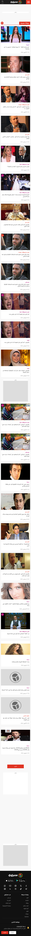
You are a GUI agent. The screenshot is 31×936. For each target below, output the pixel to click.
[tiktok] (21, 889)
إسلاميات (26, 917)
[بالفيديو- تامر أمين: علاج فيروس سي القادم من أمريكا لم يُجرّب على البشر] (15, 561)
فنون (27, 911)
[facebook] (26, 886)
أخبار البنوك (26, 909)
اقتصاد (27, 900)
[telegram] (26, 889)
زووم (28, 340)
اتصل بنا (9, 900)
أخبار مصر (27, 75)
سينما (28, 482)
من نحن (9, 898)
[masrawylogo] (15, 875)
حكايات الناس (26, 716)
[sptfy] (15, 889)
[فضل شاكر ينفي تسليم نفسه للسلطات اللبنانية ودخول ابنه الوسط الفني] (15, 242)
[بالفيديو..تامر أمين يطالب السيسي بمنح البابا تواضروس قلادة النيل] (15, 212)
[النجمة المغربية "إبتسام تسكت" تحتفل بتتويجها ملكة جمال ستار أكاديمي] (15, 182)
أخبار (28, 898)
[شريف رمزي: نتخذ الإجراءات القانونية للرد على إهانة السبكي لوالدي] (15, 471)
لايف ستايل (26, 906)
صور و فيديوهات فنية (24, 164)
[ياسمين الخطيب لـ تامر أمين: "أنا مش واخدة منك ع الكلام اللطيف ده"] (15, 94)
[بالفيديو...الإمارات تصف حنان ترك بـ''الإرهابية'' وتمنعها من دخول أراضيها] (15, 358)
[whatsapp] (4, 886)
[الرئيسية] (16, 2)
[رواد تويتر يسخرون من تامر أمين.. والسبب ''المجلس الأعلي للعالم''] (15, 124)
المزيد (15, 766)
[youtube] (10, 886)
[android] (21, 880)
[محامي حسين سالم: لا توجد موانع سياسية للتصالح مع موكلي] (15, 64)
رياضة (27, 903)
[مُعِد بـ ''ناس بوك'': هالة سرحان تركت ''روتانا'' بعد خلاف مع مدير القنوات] (15, 705)
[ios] (9, 880)
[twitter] (21, 886)
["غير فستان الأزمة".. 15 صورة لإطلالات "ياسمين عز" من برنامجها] (15, 34)
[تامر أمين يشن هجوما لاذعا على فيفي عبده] (15, 301)
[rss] (10, 889)
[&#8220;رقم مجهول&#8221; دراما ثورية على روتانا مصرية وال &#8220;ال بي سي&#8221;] (15, 735)
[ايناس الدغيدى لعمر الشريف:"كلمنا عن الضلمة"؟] (15, 154)
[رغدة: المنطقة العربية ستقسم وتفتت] (15, 649)
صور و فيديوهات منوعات (23, 105)
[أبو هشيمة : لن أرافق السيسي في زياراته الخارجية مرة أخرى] (15, 531)
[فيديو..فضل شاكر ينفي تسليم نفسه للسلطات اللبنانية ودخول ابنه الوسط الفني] (15, 271)
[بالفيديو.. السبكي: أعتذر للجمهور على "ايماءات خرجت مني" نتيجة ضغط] (15, 442)
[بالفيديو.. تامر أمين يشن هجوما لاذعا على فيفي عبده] (15, 329)
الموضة (27, 45)
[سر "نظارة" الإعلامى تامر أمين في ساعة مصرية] (15, 621)
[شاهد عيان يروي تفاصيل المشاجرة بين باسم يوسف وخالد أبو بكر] (15, 501)
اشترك (4, 933)
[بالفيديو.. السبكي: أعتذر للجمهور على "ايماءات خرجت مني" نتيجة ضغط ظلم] (15, 412)
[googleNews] (4, 889)
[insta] (15, 886)
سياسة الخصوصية (7, 906)
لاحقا (12, 933)
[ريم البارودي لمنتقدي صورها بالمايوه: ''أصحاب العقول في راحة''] (15, 591)
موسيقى (27, 282)
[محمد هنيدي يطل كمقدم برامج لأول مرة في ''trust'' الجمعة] (15, 677)
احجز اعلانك (8, 903)
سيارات (27, 914)
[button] (28, 2)
